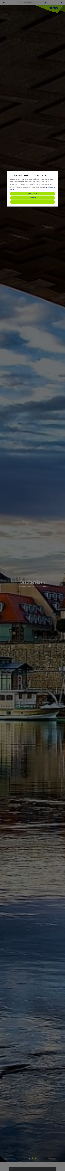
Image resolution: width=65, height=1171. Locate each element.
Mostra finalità (32, 194)
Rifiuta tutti (32, 198)
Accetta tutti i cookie (32, 202)
